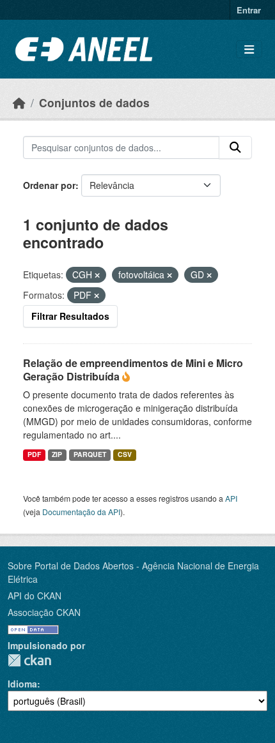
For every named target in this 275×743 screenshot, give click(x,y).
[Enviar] (235, 147)
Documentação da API (81, 511)
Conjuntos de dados (94, 102)
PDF (34, 454)
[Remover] (97, 275)
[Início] (19, 102)
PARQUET (90, 454)
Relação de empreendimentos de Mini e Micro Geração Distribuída (133, 370)
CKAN (29, 660)
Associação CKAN (44, 612)
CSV (125, 454)
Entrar (249, 10)
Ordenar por (49, 185)
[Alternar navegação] (249, 49)
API (231, 498)
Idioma (22, 683)
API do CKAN (34, 595)
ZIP (57, 454)
